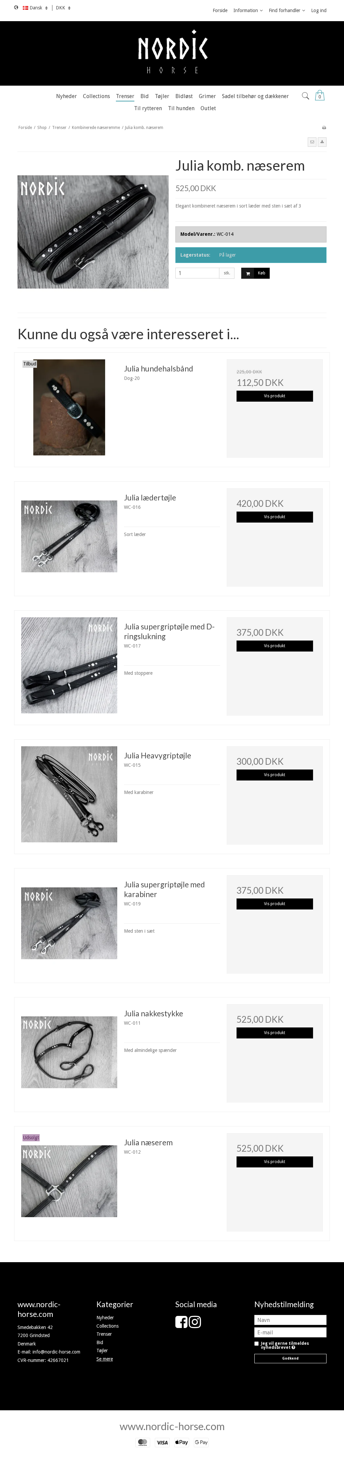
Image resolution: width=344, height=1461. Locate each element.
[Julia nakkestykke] (69, 1052)
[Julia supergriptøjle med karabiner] (69, 923)
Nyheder (105, 1317)
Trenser (104, 1334)
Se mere (104, 1359)
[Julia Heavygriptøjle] (69, 794)
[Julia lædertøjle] (69, 536)
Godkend (290, 1358)
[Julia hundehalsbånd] (69, 407)
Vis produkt (274, 396)
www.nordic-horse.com (172, 1426)
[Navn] (290, 1319)
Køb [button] (261, 273)
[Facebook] (181, 1325)
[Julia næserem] (69, 1181)
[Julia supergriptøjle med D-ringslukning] (69, 665)
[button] (312, 142)
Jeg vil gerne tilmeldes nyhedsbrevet (285, 1345)
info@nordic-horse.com (56, 1352)
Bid (99, 1342)
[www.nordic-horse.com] (172, 53)
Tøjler (102, 1350)
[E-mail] (290, 1332)
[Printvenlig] (324, 127)
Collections (107, 1326)
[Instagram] (195, 1325)
